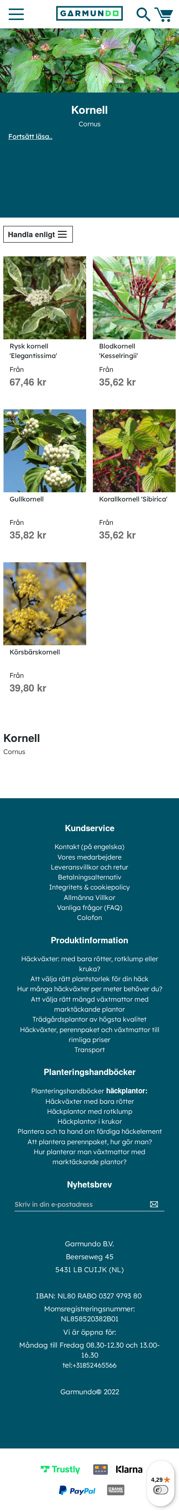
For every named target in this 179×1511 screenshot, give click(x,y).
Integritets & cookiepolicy (89, 887)
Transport (90, 1049)
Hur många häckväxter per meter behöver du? (89, 989)
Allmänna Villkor (89, 897)
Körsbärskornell (35, 652)
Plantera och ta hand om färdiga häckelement (89, 1131)
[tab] (38, 234)
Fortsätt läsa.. (30, 136)
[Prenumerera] (154, 1204)
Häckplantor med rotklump (89, 1111)
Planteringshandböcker (67, 1091)
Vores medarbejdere (89, 857)
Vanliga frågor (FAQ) (89, 907)
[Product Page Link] (44, 297)
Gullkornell (27, 499)
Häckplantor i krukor (89, 1121)
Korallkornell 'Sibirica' (133, 499)
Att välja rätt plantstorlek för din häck (89, 979)
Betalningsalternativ (90, 877)
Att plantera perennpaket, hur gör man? (89, 1142)
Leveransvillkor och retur (89, 867)
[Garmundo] (89, 13)
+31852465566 (94, 1365)
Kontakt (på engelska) (89, 846)
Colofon (89, 917)
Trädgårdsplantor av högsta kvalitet (89, 1019)
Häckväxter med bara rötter (89, 1101)
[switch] (160, 1489)
